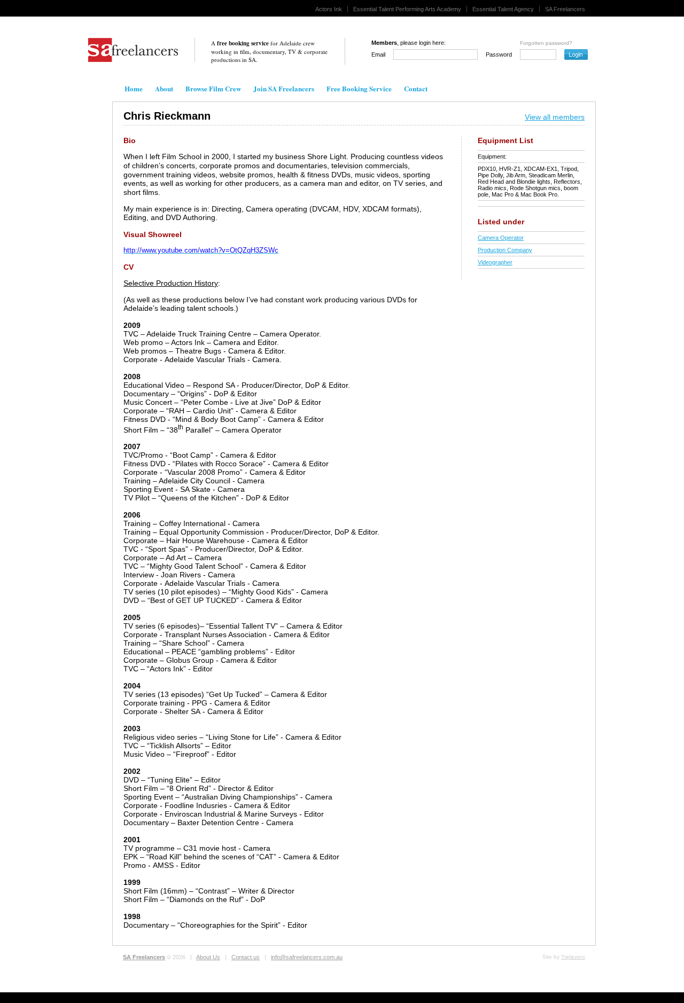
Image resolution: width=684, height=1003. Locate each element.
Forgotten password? (546, 43)
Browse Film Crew (213, 88)
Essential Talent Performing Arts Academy (407, 9)
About (164, 88)
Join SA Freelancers (283, 88)
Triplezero (573, 957)
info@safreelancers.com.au (307, 957)
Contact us (245, 957)
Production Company (505, 250)
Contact (416, 88)
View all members (555, 117)
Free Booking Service (359, 88)
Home (134, 88)
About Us (208, 957)
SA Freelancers (565, 9)
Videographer (495, 262)
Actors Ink (328, 9)
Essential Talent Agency (503, 9)
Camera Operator (501, 237)
